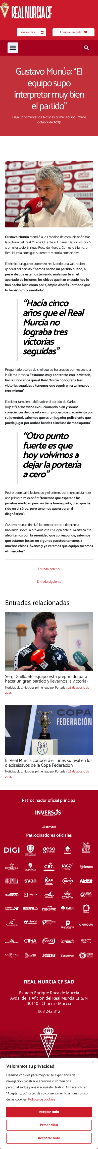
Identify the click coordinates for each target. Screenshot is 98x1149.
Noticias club (13, 687)
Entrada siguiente (49, 581)
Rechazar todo (49, 1138)
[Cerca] (93, 1062)
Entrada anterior (49, 569)
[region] (49, 1103)
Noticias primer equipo (59, 117)
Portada (60, 687)
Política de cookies (41, 1100)
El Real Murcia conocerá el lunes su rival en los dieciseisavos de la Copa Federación (48, 763)
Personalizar (49, 1125)
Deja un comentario (26, 117)
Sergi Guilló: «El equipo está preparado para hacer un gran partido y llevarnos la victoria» (46, 679)
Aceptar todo (49, 1112)
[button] (13, 47)
